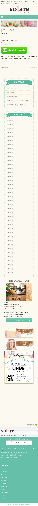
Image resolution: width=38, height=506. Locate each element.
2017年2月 (10, 173)
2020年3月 (10, 125)
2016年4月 (10, 213)
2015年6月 (10, 249)
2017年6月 (10, 157)
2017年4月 (10, 165)
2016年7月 (10, 201)
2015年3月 (10, 261)
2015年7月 (10, 245)
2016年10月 (10, 189)
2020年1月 (10, 129)
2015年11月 (10, 233)
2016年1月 (10, 225)
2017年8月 (10, 149)
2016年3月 (10, 217)
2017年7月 (10, 153)
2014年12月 (10, 273)
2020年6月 (10, 121)
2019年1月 (10, 133)
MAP (21, 306)
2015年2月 (10, 265)
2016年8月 (10, 197)
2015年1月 (10, 269)
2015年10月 (10, 237)
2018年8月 (10, 141)
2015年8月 (10, 241)
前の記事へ (5, 67)
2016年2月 (10, 221)
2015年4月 (10, 257)
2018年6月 (10, 145)
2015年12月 (10, 229)
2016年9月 (10, 193)
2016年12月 (10, 181)
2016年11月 (10, 185)
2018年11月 (10, 137)
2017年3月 (10, 169)
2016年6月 (10, 205)
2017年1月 (10, 177)
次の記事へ (33, 67)
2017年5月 (10, 161)
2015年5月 (10, 253)
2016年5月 (10, 209)
